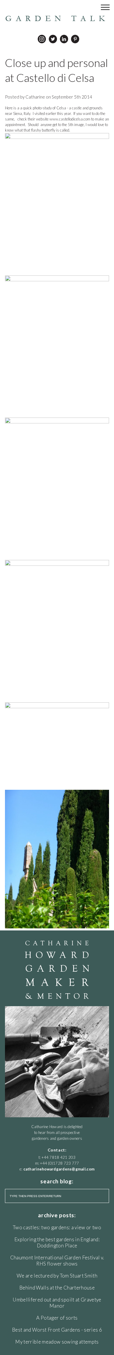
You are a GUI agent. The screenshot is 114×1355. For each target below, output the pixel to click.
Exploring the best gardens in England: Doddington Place (57, 1242)
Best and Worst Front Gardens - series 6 (57, 1330)
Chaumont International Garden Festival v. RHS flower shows (57, 1260)
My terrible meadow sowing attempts (57, 1342)
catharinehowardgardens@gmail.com (58, 1169)
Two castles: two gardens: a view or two (57, 1227)
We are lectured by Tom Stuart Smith (57, 1276)
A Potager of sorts (56, 1318)
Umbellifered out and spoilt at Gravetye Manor (57, 1303)
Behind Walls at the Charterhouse (57, 1288)
